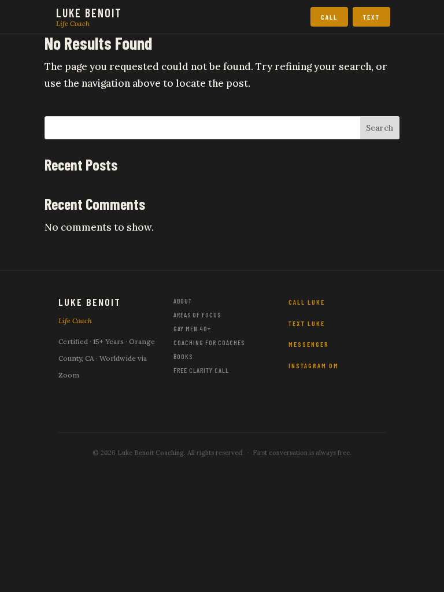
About (182, 301)
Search (379, 128)
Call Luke (306, 302)
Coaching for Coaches (209, 342)
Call (329, 17)
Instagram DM (313, 365)
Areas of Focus (197, 314)
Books (183, 356)
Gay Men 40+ (192, 328)
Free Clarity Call (201, 370)
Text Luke (306, 323)
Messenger (308, 344)
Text (371, 17)
